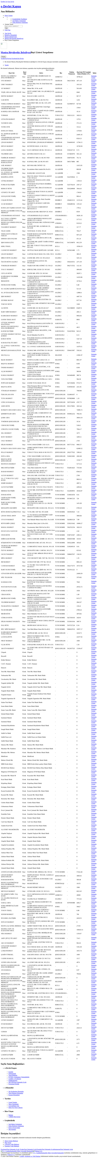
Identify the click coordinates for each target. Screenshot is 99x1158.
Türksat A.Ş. (11, 1154)
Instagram (63, 1149)
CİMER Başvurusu (14, 1117)
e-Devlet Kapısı (11, 6)
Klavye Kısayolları (14, 1128)
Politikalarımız (13, 1080)
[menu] (51, 19)
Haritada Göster (93, 77)
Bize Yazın (8, 1142)
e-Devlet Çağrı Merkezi (12, 1144)
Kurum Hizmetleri (14, 1095)
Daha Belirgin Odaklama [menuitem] (20, 22)
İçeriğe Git (4, 1)
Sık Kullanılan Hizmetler (16, 1091)
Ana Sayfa (11, 1)
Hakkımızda (12, 1073)
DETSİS (17, 1082)
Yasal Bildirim (13, 1075)
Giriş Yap (7, 30)
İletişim (11, 1115)
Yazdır (7, 65)
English (11, 1072)
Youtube (45, 1149)
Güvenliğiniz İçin (14, 1106)
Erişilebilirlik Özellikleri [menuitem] (19, 19)
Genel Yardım (13, 1102)
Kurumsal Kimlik (14, 1084)
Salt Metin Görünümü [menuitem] (19, 21)
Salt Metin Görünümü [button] (15, 1124)
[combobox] (14, 26)
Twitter (28, 1149)
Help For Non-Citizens (16, 1107)
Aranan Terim (9, 24)
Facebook (10, 1149)
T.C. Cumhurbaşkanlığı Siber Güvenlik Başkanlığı (48, 1153)
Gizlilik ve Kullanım (15, 1079)
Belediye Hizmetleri (11, 35)
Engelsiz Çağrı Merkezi (12, 1146)
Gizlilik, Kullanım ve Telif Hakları (29, 1156)
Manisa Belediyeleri (11, 37)
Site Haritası (12, 1129)
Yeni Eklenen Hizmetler (16, 1093)
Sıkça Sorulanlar (14, 1104)
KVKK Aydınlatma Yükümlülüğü (19, 1077)
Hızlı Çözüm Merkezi (11, 1141)
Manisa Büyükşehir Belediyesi (14, 38)
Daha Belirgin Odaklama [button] (16, 1126)
